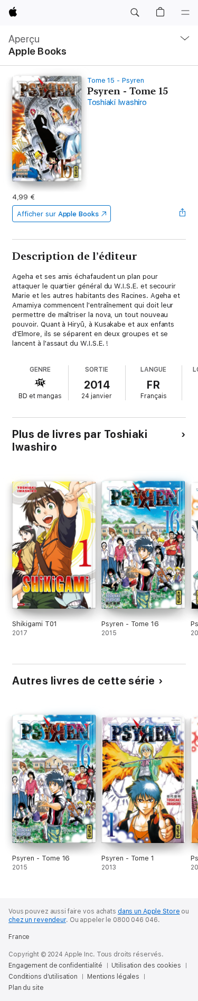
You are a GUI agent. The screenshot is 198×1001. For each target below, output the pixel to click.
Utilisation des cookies (146, 965)
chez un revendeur (37, 920)
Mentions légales (113, 976)
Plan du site (26, 987)
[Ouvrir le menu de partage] (182, 213)
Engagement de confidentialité (55, 965)
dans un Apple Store (149, 911)
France (19, 937)
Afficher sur (57, 214)
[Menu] (185, 12)
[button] (134, 12)
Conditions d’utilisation (43, 976)
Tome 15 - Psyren (115, 80)
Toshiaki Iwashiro (117, 102)
